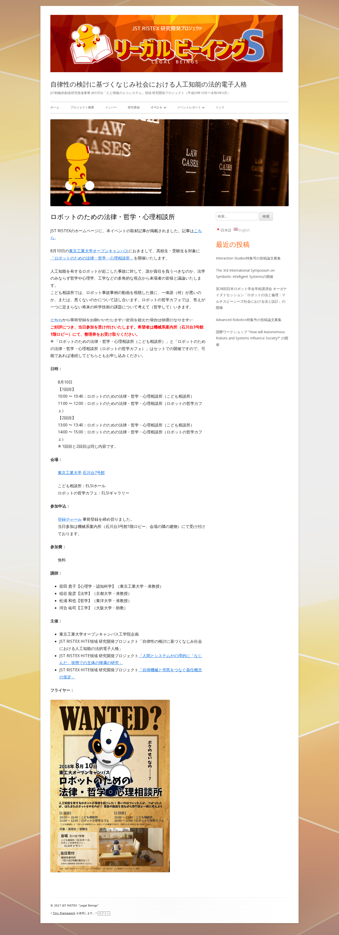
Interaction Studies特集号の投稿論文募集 (248, 258)
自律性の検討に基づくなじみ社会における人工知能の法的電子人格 (148, 84)
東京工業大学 (70, 472)
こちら (56, 319)
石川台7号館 (94, 472)
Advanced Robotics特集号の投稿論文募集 (248, 319)
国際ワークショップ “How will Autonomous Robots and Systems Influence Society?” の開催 (252, 338)
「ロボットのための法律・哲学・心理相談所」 (92, 258)
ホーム (54, 107)
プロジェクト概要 (82, 107)
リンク (220, 107)
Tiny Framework (64, 913)
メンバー (111, 107)
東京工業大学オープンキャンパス (99, 251)
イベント (157, 107)
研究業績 (134, 107)
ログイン (104, 913)
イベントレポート (189, 107)
